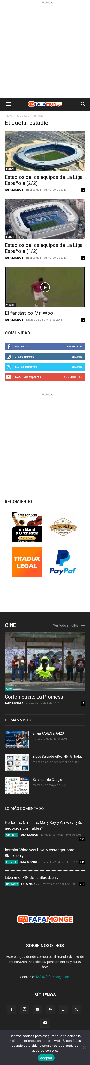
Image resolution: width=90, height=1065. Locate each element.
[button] (8, 104)
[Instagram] (24, 1009)
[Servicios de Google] (17, 785)
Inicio (8, 116)
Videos (10, 305)
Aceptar (46, 1058)
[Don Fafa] (63, 540)
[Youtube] (45, 1023)
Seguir (77, 356)
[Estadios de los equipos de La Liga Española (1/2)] (45, 219)
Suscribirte (73, 377)
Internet (11, 862)
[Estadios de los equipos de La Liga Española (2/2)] (45, 151)
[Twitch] (63, 1009)
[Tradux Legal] (27, 576)
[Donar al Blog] (63, 576)
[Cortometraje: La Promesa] (45, 661)
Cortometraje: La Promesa (34, 697)
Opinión (11, 834)
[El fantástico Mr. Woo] (45, 287)
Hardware (12, 883)
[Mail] (37, 1009)
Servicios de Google (47, 780)
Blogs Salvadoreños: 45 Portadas (58, 756)
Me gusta (74, 346)
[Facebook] (11, 1009)
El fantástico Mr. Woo (29, 313)
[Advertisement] (45, 50)
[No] (84, 1047)
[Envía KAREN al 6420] (17, 739)
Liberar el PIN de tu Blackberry (31, 877)
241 (82, 862)
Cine (9, 688)
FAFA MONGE (14, 189)
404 (82, 838)
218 (82, 883)
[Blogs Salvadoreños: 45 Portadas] (17, 762)
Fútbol (10, 169)
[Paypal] (50, 1009)
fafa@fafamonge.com (53, 977)
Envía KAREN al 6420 (48, 733)
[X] (76, 1009)
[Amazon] (27, 540)
